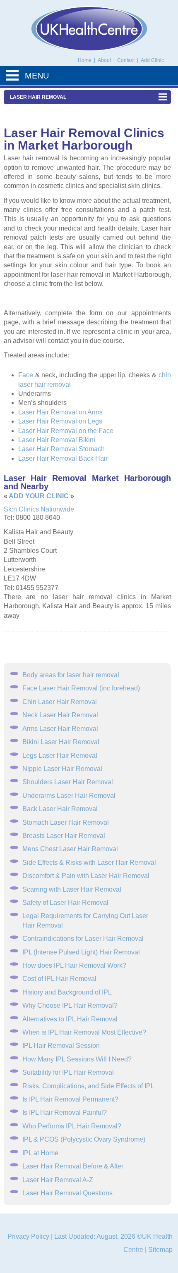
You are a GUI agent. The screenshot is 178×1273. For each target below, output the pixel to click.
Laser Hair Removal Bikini (56, 439)
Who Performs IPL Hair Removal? (71, 1126)
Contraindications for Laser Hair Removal (83, 938)
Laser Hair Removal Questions (67, 1193)
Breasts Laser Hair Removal (63, 835)
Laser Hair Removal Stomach (61, 448)
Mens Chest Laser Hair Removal (70, 848)
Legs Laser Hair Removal (59, 755)
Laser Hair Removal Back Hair (63, 458)
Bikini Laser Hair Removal (60, 741)
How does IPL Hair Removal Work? (74, 965)
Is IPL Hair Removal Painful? (64, 1112)
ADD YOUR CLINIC (39, 496)
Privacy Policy (28, 1236)
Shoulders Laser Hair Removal (67, 781)
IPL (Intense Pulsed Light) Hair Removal (81, 952)
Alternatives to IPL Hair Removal (70, 1019)
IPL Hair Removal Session (61, 1045)
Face (25, 374)
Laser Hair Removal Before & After (72, 1166)
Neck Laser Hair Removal (60, 715)
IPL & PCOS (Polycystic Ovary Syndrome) (83, 1139)
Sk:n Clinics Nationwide (39, 509)
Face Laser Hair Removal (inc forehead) (81, 688)
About (105, 60)
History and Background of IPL (67, 992)
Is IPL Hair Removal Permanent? (70, 1099)
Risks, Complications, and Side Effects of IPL (88, 1086)
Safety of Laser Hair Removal (65, 902)
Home (84, 60)
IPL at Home (40, 1152)
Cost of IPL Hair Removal (59, 978)
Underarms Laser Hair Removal (68, 795)
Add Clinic (152, 60)
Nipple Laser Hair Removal (62, 768)
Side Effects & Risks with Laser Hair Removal (89, 862)
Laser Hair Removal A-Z (57, 1179)
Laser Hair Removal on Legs (60, 421)
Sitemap (160, 1249)
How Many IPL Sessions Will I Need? (77, 1059)
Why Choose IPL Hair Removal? (70, 1005)
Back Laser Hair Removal (60, 808)
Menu (37, 75)
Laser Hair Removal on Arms (60, 412)
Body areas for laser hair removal (70, 674)
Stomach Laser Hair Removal (65, 822)
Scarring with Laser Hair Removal (71, 889)
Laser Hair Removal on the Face (65, 430)
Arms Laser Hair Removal (60, 728)
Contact (126, 60)
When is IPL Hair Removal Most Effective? (84, 1032)
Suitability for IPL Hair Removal (68, 1072)
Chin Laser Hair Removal (59, 701)
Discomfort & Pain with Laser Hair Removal (85, 875)
